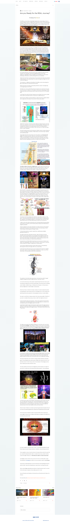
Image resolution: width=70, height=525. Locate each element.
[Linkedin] (54, 1)
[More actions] (49, 10)
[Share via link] (26, 480)
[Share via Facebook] (20, 480)
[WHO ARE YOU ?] (48, 492)
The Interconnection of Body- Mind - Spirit (34, 498)
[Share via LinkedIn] (24, 480)
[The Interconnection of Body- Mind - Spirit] (35, 492)
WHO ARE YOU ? (46, 497)
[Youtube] (56, 1)
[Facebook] (59, 1)
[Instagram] (57, 1)
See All (53, 487)
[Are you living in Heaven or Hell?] (22, 492)
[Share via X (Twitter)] (22, 480)
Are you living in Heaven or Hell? (21, 498)
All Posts (17, 5)
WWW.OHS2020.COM (46, 520)
